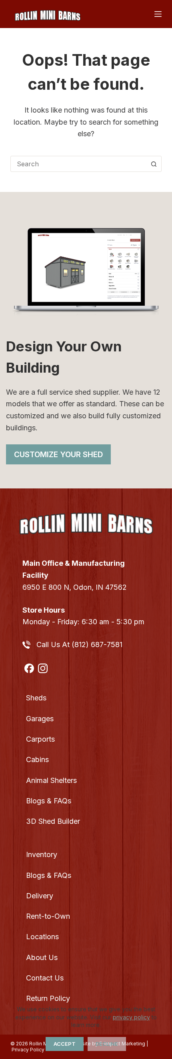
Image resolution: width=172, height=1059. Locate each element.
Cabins (37, 759)
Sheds (36, 698)
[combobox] (78, 164)
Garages (40, 718)
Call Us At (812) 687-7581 (79, 644)
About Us (42, 957)
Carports (40, 739)
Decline (107, 1044)
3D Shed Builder (53, 821)
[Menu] (158, 14)
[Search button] (153, 163)
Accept (65, 1044)
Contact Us (45, 978)
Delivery (39, 896)
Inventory (41, 854)
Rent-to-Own (48, 916)
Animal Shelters (51, 780)
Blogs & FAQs (48, 801)
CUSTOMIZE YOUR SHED (58, 454)
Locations (42, 936)
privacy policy (131, 1017)
